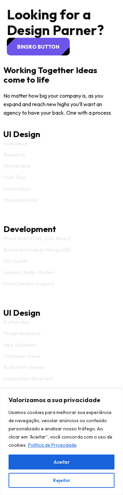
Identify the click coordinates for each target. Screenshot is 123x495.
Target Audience (22, 333)
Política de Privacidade (52, 445)
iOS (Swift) (15, 261)
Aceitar (62, 462)
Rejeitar (61, 480)
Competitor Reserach (28, 378)
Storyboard (16, 166)
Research (14, 154)
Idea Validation (19, 345)
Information (16, 188)
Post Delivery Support (28, 283)
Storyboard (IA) (20, 200)
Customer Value (21, 356)
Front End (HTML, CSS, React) (37, 238)
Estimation (15, 143)
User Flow (14, 177)
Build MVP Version (24, 367)
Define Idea (16, 322)
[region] (61, 442)
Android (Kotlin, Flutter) (29, 272)
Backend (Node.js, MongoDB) (37, 249)
